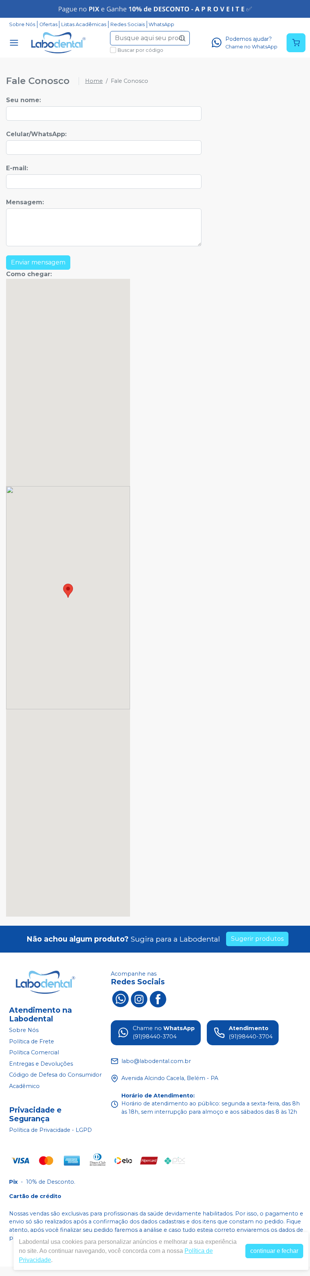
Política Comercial (34, 1052)
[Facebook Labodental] (158, 998)
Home (94, 81)
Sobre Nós (22, 24)
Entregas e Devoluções (41, 1063)
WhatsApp (161, 24)
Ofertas (48, 24)
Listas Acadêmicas (83, 24)
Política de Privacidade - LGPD (50, 1130)
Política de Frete (31, 1041)
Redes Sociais (127, 24)
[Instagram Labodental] (139, 998)
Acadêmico (24, 1086)
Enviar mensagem (38, 262)
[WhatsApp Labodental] (120, 998)
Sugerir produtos (257, 938)
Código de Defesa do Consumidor (55, 1075)
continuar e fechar (274, 1251)
